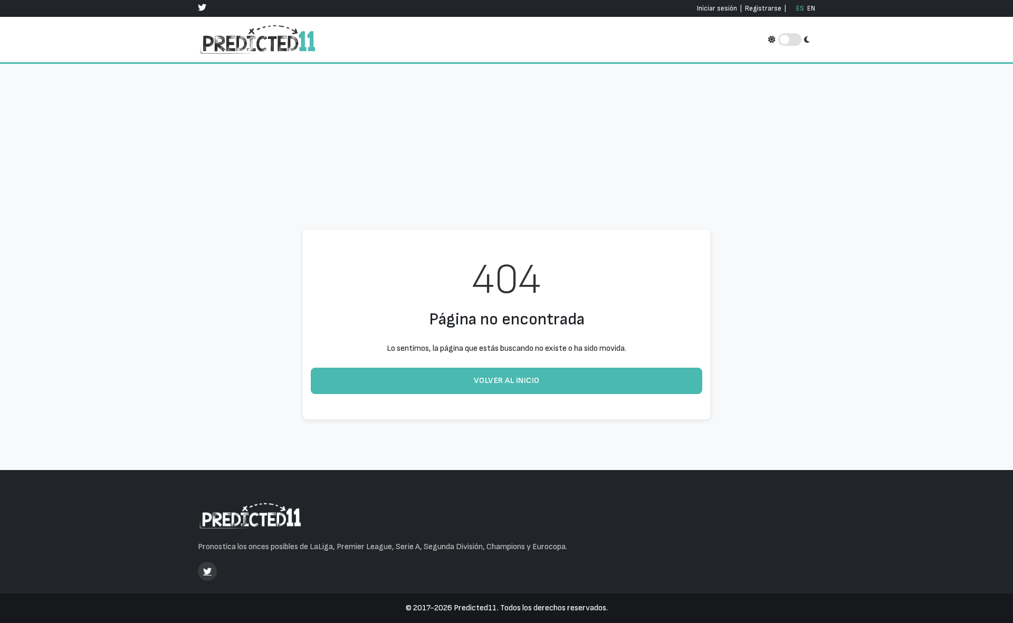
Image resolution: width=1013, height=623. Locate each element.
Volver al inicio (507, 381)
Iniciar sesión (717, 8)
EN (811, 8)
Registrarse (763, 8)
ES (800, 8)
